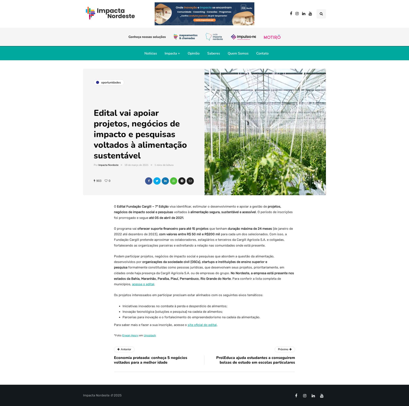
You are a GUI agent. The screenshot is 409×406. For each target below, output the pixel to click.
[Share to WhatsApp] (173, 181)
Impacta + (172, 53)
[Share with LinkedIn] (165, 181)
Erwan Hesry (130, 335)
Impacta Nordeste (108, 165)
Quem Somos (238, 53)
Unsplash (150, 335)
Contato (262, 53)
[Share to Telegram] (182, 181)
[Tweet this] (157, 181)
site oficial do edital (202, 325)
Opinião (194, 53)
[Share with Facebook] (148, 181)
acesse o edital (143, 284)
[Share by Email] (190, 181)
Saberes (213, 53)
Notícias (150, 53)
